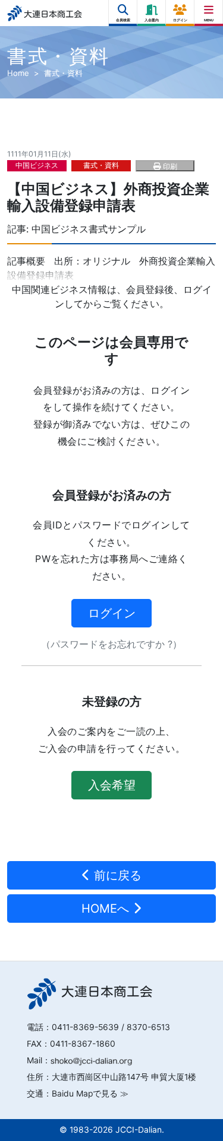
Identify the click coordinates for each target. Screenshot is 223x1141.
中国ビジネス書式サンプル (89, 229)
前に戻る (116, 875)
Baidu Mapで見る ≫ (90, 1093)
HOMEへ (107, 908)
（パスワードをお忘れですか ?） (111, 644)
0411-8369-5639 (85, 1027)
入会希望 (112, 785)
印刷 (169, 166)
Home (18, 73)
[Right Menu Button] (209, 10)
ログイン (112, 613)
